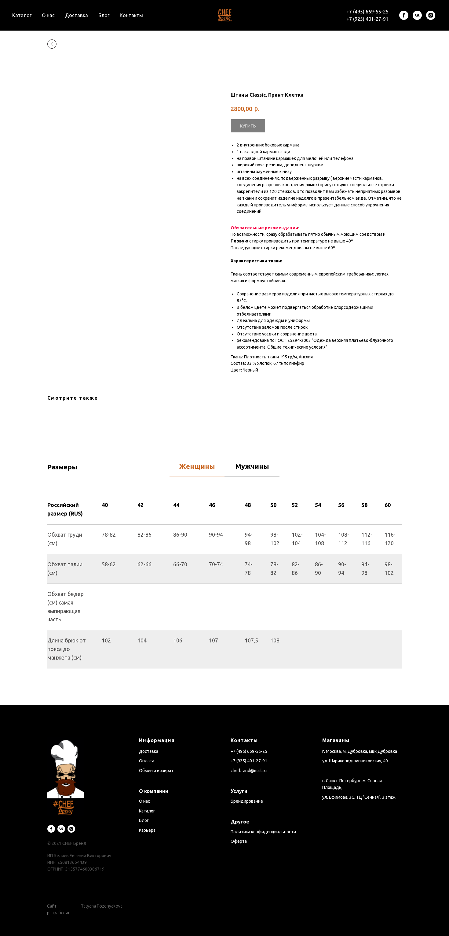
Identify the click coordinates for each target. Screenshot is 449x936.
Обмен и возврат (156, 770)
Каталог (21, 15)
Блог (103, 15)
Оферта (239, 841)
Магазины (335, 740)
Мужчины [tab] (252, 466)
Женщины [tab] (197, 466)
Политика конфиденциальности (263, 831)
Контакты (131, 15)
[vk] (417, 15)
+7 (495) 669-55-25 (367, 11)
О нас (48, 15)
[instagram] (430, 15)
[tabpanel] (224, 600)
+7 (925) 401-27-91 (367, 19)
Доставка (76, 15)
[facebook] (403, 15)
